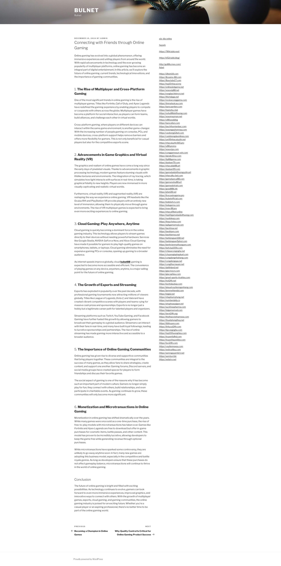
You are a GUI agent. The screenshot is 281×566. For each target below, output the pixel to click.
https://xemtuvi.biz (168, 356)
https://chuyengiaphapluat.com (173, 254)
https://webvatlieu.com (170, 349)
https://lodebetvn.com (169, 202)
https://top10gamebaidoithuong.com (176, 215)
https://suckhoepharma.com (172, 307)
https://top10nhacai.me (170, 83)
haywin (162, 45)
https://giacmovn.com (169, 271)
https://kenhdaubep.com (170, 284)
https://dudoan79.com (169, 162)
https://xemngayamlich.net (171, 353)
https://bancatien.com (169, 123)
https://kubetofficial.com (170, 198)
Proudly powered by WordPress (88, 559)
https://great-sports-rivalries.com (174, 277)
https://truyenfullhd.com (170, 336)
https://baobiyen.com (169, 231)
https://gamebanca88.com (171, 179)
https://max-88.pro (168, 208)
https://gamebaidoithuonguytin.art (175, 172)
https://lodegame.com (169, 205)
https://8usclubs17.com (170, 80)
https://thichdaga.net (169, 96)
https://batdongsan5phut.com (173, 241)
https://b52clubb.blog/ (169, 57)
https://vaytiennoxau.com (171, 346)
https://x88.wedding (168, 119)
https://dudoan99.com (169, 169)
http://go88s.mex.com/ (170, 64)
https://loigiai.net (167, 294)
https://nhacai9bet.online (171, 211)
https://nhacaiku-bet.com (171, 175)
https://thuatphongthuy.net (171, 320)
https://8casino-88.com (170, 77)
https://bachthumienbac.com (172, 126)
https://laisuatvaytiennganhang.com (176, 287)
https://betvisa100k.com (171, 247)
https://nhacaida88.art (169, 165)
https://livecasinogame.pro (171, 195)
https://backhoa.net (168, 228)
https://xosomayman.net (170, 116)
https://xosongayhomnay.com (173, 129)
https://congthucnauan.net (171, 264)
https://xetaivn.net (167, 359)
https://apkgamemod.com (171, 224)
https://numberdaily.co (169, 300)
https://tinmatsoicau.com (171, 103)
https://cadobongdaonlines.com (174, 136)
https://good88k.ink (168, 188)
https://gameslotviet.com (171, 185)
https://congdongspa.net (170, 261)
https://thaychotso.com (170, 221)
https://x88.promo (167, 146)
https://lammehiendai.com (171, 290)
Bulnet (86, 10)
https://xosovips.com (169, 149)
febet (161, 67)
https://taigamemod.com (171, 310)
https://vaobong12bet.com (171, 133)
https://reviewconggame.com (173, 100)
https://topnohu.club (168, 110)
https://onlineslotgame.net (171, 87)
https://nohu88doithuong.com (173, 113)
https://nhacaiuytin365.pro (171, 143)
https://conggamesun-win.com (173, 152)
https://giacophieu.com (170, 274)
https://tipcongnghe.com (170, 330)
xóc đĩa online (165, 38)
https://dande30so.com (170, 156)
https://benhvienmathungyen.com (175, 244)
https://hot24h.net (167, 280)
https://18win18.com (168, 73)
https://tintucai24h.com (170, 326)
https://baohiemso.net (169, 234)
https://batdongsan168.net (171, 238)
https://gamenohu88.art (170, 182)
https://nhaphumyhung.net (171, 297)
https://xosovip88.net (169, 90)
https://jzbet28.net (167, 192)
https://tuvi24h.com (168, 343)
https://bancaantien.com (170, 106)
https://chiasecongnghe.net (172, 251)
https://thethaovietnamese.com (174, 316)
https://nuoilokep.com (169, 218)
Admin (104, 38)
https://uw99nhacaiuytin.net (172, 139)
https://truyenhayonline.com (172, 339)
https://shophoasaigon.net (171, 303)
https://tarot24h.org (168, 313)
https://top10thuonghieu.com (173, 333)
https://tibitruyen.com (169, 323)
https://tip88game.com (170, 159)
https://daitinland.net (168, 267)
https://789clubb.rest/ (169, 51)
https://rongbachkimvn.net (171, 93)
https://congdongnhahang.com (173, 257)
